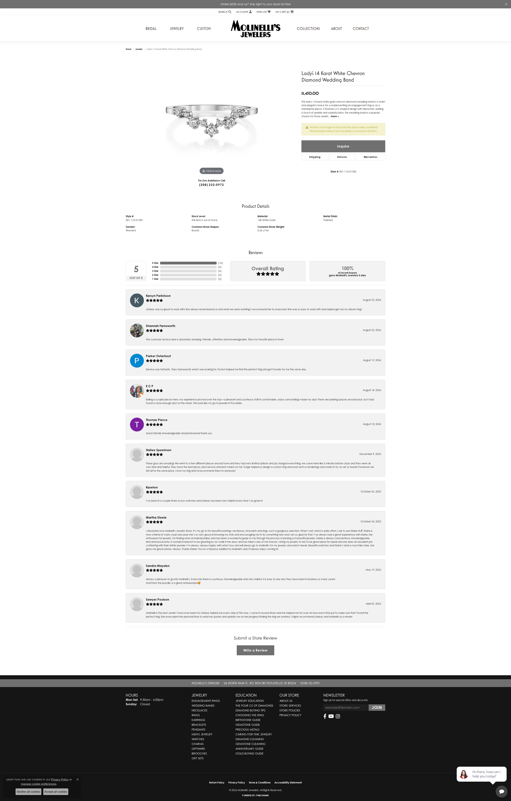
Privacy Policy (290, 715)
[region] (211, 116)
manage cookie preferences (38, 783)
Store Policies (289, 710)
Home (128, 49)
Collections (308, 28)
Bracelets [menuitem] (199, 724)
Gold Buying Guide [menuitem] (249, 753)
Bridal (151, 28)
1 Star (155, 278)
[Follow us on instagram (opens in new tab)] (338, 716)
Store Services (290, 705)
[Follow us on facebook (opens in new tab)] (324, 716)
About (336, 28)
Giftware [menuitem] (198, 748)
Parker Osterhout (158, 356)
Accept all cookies (56, 791)
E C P (149, 386)
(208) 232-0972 (211, 185)
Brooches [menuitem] (199, 753)
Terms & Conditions (259, 782)
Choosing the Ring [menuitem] (250, 715)
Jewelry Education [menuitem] (250, 700)
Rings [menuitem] (196, 715)
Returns (342, 156)
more (334, 116)
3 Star (155, 270)
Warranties (370, 156)
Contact (361, 28)
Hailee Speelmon (158, 450)
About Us (285, 700)
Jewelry (177, 28)
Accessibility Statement (288, 782)
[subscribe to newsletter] (377, 707)
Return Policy (216, 782)
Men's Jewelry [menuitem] (202, 734)
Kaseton (152, 487)
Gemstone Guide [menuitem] (248, 724)
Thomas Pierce (156, 420)
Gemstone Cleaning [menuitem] (250, 744)
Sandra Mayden (157, 566)
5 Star (155, 262)
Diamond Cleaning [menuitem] (250, 739)
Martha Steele (156, 517)
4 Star (155, 266)
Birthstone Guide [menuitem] (248, 720)
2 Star (155, 274)
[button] (224, 11)
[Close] (506, 4)
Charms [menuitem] (198, 744)
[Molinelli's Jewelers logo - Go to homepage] (255, 28)
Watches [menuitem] (198, 739)
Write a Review (255, 650)
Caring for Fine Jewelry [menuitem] (254, 734)
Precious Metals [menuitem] (247, 729)
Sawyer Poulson (157, 599)
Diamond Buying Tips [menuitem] (250, 710)
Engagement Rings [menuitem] (206, 700)
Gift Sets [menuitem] (198, 758)
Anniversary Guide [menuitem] (249, 748)
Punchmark (262, 795)
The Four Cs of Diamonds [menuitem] (254, 705)
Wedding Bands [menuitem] (203, 705)
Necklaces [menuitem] (199, 710)
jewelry (139, 49)
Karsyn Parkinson (158, 296)
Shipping (314, 156)
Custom (204, 28)
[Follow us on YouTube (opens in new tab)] (331, 716)
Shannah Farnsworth (160, 326)
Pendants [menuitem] (198, 729)
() (220, 262)
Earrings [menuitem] (198, 720)
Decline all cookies (28, 791)
